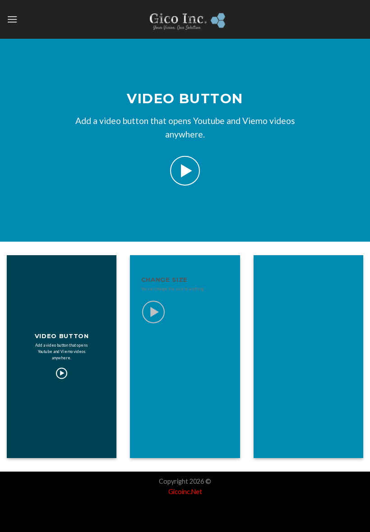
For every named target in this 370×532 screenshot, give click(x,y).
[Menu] (12, 19)
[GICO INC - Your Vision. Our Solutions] (185, 19)
